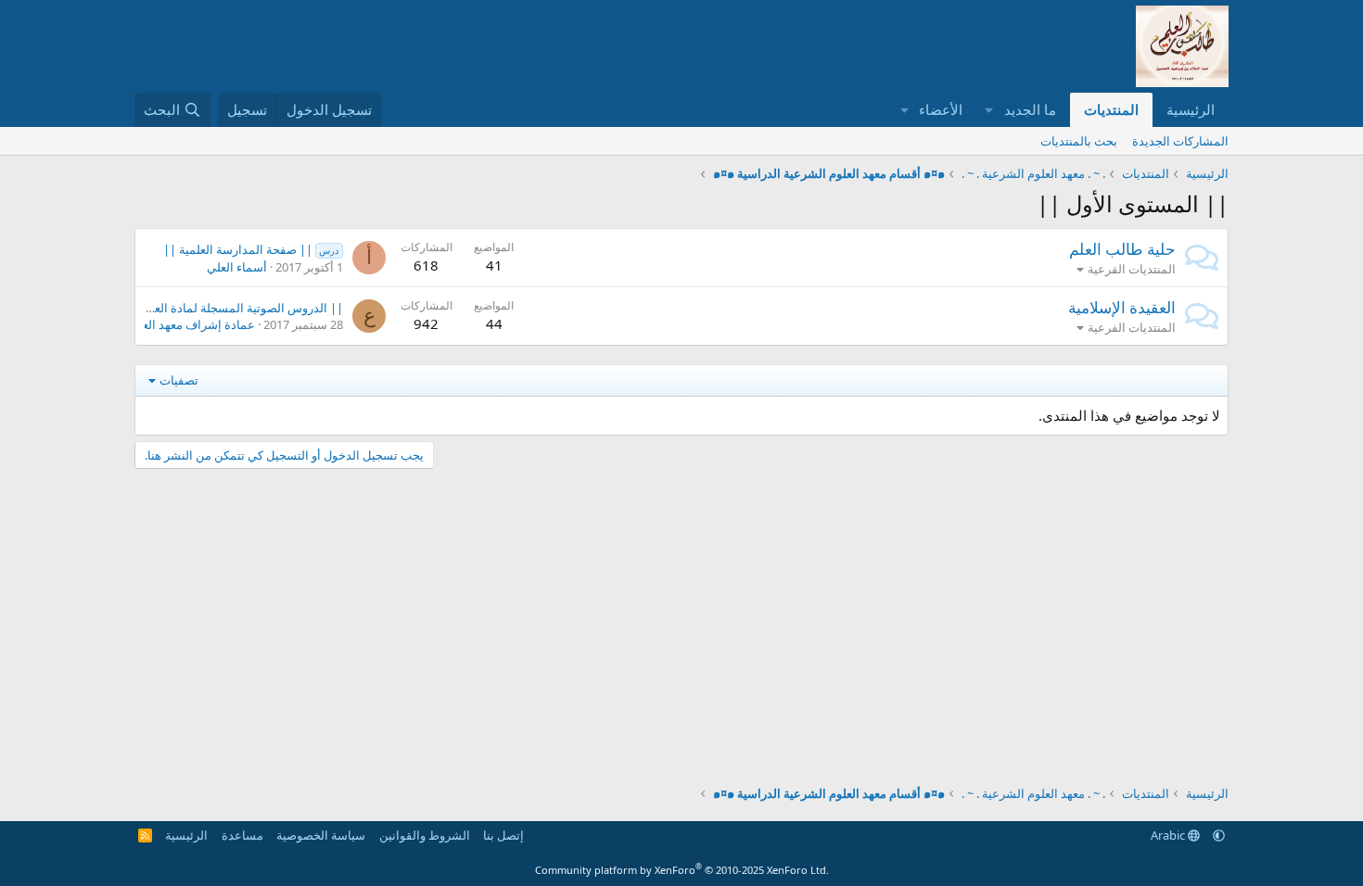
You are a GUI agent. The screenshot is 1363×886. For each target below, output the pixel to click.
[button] (989, 110)
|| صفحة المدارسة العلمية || (251, 249)
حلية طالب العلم (1122, 248)
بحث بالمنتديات (1078, 141)
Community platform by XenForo (682, 870)
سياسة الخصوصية (320, 835)
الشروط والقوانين (424, 835)
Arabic (1169, 835)
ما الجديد (1030, 109)
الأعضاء (940, 109)
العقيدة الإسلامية (1122, 307)
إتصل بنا (503, 835)
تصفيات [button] (178, 380)
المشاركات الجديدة (1180, 141)
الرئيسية (1190, 109)
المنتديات (1111, 109)
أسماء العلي (237, 267)
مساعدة (242, 835)
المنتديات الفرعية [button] (1132, 268)
